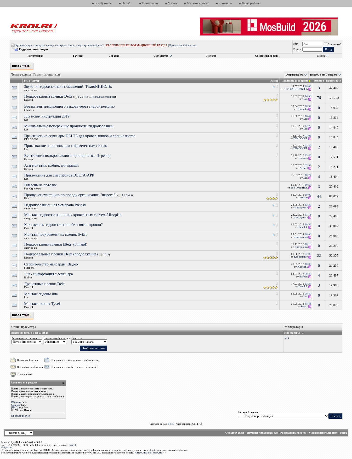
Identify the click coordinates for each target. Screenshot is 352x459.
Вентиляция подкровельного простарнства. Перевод (67, 155)
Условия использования (323, 432)
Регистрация (35, 55)
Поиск (321, 55)
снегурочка (30, 90)
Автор (36, 80)
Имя (295, 43)
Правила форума (20, 415)
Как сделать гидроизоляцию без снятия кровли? (63, 225)
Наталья (28, 159)
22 (319, 255)
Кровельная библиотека (182, 45)
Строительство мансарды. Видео (51, 264)
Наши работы (251, 3)
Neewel (304, 168)
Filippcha (29, 110)
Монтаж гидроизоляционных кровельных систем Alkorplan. (73, 215)
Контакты (225, 3)
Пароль (297, 49)
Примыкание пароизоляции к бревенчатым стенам (66, 146)
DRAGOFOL (31, 139)
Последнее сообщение (295, 80)
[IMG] (14, 407)
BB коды (16, 402)
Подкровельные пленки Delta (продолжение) (61, 254)
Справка (114, 55)
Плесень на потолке (40, 185)
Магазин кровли (198, 3)
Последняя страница (103, 96)
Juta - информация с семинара (48, 274)
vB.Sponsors (6, 447)
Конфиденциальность (293, 432)
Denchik (29, 100)
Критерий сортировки (24, 338)
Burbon (28, 277)
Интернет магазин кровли (262, 432)
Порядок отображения (57, 338)
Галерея (78, 55)
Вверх (343, 432)
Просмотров (333, 80)
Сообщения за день (266, 55)
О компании (150, 3)
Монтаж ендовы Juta (41, 294)
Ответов (319, 80)
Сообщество (160, 55)
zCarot (72, 445)
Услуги (172, 3)
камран (304, 197)
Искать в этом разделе (323, 74)
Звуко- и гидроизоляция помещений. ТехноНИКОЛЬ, (68, 86)
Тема (27, 80)
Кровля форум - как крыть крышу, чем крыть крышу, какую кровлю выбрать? (60, 45)
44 (319, 196)
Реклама (211, 55)
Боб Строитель (32, 188)
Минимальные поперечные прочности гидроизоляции (69, 126)
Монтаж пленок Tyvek (42, 304)
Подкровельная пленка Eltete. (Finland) (55, 244)
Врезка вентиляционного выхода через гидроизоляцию (69, 106)
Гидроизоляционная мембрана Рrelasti (55, 205)
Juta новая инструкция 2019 (46, 116)
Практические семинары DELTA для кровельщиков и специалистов (80, 136)
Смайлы (15, 405)
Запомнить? (334, 44)
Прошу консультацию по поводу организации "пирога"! (70, 195)
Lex (305, 99)
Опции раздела (295, 74)
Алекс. (304, 306)
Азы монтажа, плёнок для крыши (51, 165)
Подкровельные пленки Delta (48, 96)
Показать (76, 338)
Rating (274, 80)
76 (319, 98)
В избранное (103, 3)
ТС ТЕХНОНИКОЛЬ (296, 89)
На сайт (127, 3)
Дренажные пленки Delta (44, 284)
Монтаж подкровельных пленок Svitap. (56, 234)
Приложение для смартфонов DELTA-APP (59, 175)
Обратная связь (234, 432)
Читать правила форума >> (150, 452)
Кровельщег (301, 256)
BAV (26, 198)
